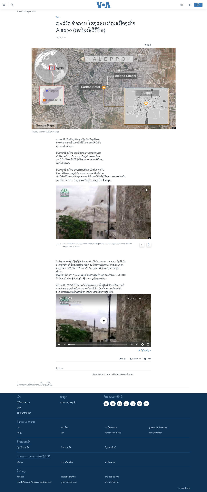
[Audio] (181, 5)
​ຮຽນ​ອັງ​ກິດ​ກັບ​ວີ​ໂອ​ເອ (69, 482)
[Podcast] (139, 403)
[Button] (147, 45)
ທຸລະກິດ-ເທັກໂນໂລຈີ (113, 432)
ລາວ (18, 427)
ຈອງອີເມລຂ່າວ (110, 462)
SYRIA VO (65, 298)
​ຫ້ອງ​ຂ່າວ (20, 476)
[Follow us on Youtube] (112, 403)
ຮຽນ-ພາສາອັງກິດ (155, 432)
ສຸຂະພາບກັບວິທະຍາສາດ (158, 427)
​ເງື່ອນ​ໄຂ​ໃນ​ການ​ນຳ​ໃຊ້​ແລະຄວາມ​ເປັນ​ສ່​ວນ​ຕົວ (34, 482)
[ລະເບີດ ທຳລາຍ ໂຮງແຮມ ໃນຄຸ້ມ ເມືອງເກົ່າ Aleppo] (103, 212)
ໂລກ (58, 17)
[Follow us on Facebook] (106, 403)
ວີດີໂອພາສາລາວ (23, 402)
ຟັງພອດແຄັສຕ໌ (110, 447)
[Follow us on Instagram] (119, 403)
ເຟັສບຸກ (20, 462)
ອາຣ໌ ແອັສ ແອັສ (67, 462)
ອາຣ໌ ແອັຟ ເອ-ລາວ (112, 476)
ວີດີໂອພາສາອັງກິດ (24, 412)
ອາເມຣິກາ (64, 427)
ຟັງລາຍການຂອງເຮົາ (68, 402)
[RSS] (133, 403)
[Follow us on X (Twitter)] (126, 403)
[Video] (190, 5)
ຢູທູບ (19, 407)
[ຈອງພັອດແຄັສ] (146, 403)
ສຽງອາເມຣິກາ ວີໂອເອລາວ (72, 302)
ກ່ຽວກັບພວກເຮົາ (23, 447)
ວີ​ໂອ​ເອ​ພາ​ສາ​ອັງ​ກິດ (68, 476)
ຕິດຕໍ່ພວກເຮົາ (66, 447)
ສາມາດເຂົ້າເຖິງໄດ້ (112, 482)
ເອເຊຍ (19, 432)
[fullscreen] (148, 344)
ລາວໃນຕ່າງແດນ (111, 427)
